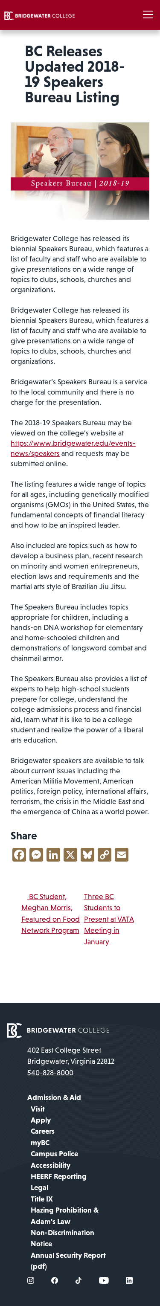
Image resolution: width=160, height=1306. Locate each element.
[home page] (58, 1029)
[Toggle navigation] (148, 15)
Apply (41, 1120)
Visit (38, 1109)
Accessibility (50, 1165)
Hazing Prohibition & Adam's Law (65, 1215)
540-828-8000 (50, 1072)
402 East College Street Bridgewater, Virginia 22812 (70, 1055)
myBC (40, 1142)
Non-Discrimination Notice (62, 1238)
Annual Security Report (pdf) (68, 1261)
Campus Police (54, 1153)
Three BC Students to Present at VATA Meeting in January (109, 919)
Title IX (42, 1199)
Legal (39, 1187)
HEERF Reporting (59, 1176)
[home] (39, 15)
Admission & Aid (54, 1097)
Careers (43, 1131)
